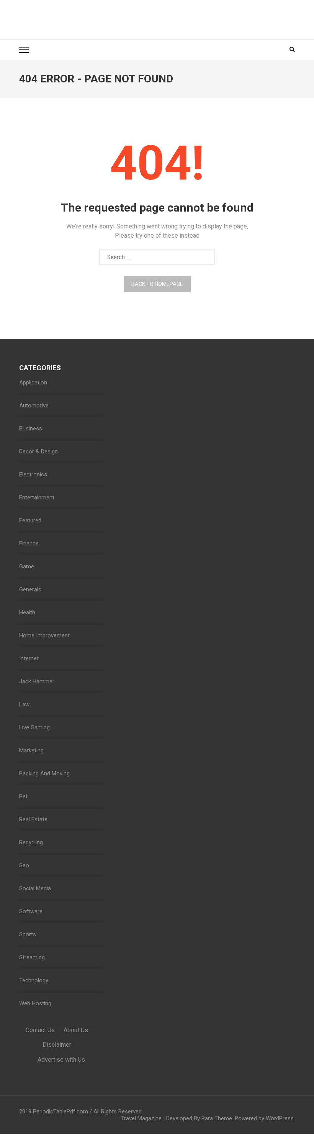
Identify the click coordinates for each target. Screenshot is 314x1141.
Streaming (32, 957)
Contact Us (40, 1030)
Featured (30, 520)
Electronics (33, 474)
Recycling (31, 842)
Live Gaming (34, 727)
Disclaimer (57, 1044)
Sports (27, 934)
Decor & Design (38, 451)
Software (31, 911)
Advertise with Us (61, 1059)
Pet (23, 796)
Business (30, 428)
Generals (30, 589)
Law (24, 704)
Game (26, 566)
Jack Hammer (36, 681)
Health (27, 612)
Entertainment (36, 497)
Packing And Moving (44, 773)
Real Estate (33, 819)
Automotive (34, 405)
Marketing (31, 750)
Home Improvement (44, 635)
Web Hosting (35, 1003)
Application (33, 382)
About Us (76, 1030)
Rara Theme (216, 1118)
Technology (33, 980)
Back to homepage (157, 284)
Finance (29, 543)
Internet (29, 658)
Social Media (35, 888)
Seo (24, 865)
